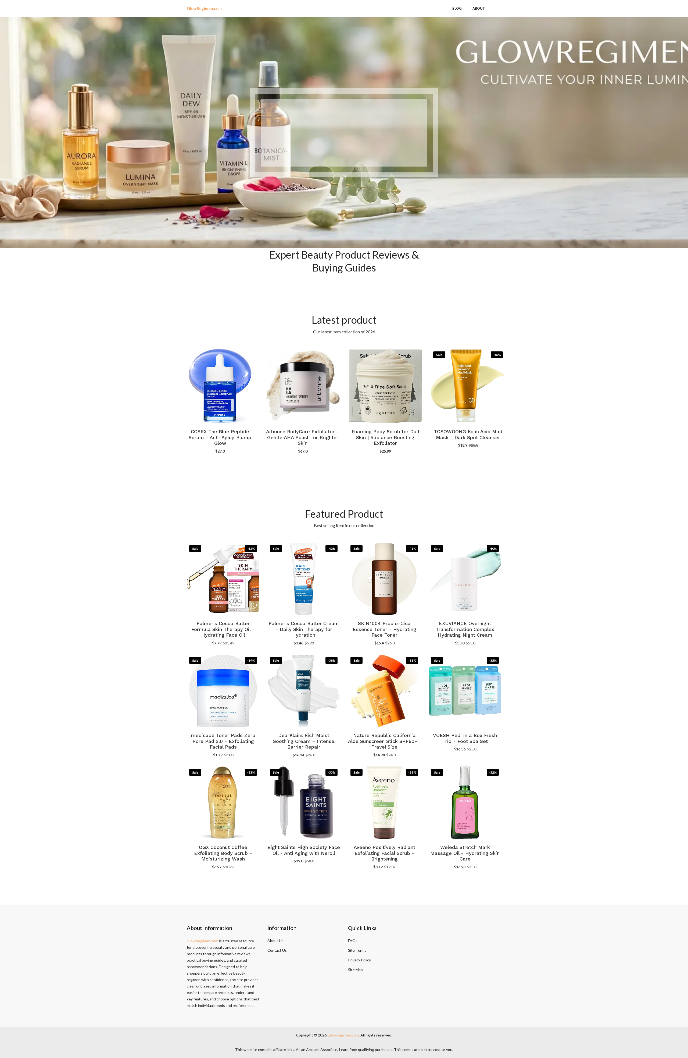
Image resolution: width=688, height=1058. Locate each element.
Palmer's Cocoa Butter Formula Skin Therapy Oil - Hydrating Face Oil (223, 629)
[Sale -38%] (303, 690)
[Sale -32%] (465, 802)
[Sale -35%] (465, 690)
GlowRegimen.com (202, 941)
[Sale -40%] (465, 578)
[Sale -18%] (468, 385)
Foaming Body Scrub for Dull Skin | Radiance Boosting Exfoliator (385, 437)
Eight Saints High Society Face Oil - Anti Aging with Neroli (303, 850)
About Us (275, 940)
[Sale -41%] (384, 578)
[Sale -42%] (223, 578)
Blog (457, 8)
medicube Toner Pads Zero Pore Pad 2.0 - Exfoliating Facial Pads (223, 741)
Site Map (355, 969)
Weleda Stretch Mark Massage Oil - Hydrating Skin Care (465, 853)
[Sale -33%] (223, 802)
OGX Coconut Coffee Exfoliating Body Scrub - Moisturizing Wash (223, 853)
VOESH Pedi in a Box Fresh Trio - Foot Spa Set (465, 738)
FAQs (352, 940)
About (478, 8)
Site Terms (357, 950)
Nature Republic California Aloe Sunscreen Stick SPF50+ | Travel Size (384, 741)
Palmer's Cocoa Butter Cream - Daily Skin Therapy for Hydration (303, 629)
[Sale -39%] (223, 690)
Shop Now (344, 155)
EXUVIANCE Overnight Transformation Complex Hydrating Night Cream (465, 629)
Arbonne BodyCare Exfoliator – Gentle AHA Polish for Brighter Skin (302, 437)
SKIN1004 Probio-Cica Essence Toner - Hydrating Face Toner (384, 629)
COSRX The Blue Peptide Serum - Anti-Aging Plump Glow (220, 437)
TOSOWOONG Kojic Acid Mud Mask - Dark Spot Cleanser (468, 434)
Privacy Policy (359, 960)
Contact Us (277, 950)
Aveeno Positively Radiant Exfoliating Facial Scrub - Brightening (384, 853)
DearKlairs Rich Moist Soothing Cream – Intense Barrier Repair (303, 741)
